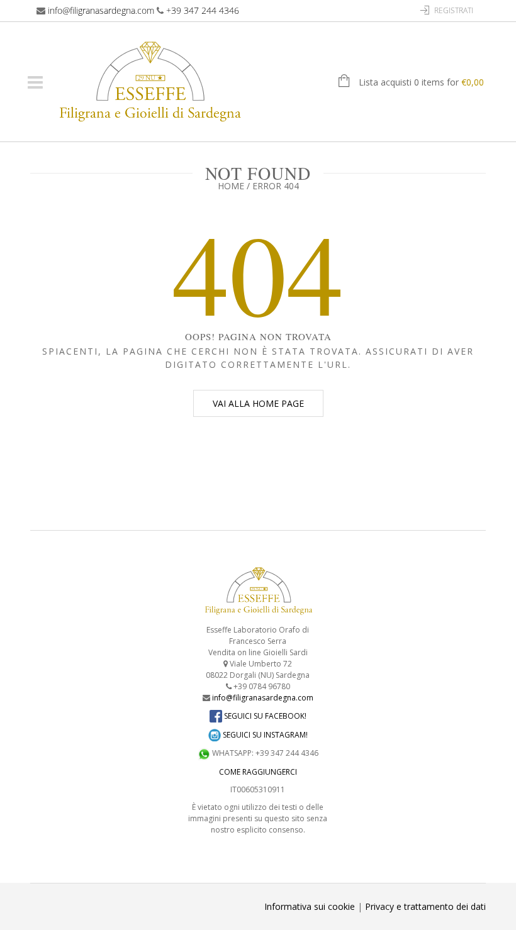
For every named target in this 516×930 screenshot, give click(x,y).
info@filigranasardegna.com (101, 10)
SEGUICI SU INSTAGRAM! (264, 734)
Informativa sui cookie (309, 906)
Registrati (453, 10)
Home (231, 186)
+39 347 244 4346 (202, 10)
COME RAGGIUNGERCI (258, 772)
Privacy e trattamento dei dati (425, 906)
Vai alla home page (258, 403)
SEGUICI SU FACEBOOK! (264, 716)
